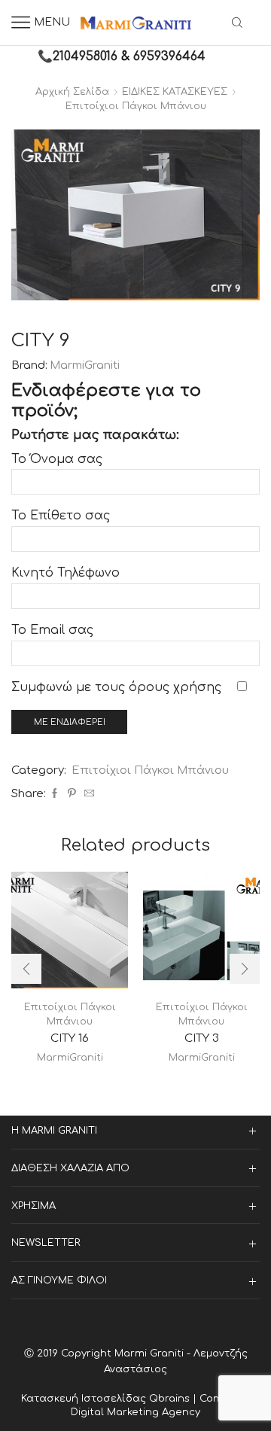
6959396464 (169, 56)
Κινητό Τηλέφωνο (65, 573)
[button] (26, 969)
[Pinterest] (72, 794)
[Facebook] (54, 794)
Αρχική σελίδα (72, 92)
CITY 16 (69, 1038)
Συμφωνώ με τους (116, 687)
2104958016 (85, 56)
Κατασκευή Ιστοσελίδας (85, 1398)
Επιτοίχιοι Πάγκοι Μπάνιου (135, 106)
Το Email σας (52, 630)
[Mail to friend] (87, 794)
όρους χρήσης (175, 687)
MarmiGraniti (85, 365)
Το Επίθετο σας (60, 515)
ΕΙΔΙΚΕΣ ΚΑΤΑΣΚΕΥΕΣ (174, 92)
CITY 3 (201, 1038)
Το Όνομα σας (56, 459)
